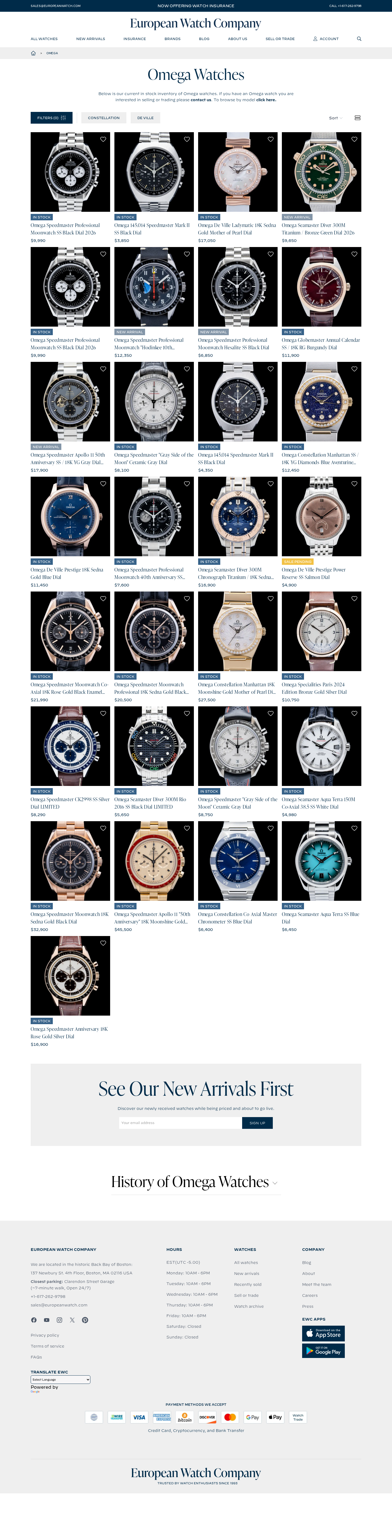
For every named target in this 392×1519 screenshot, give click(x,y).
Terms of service (47, 1346)
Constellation (104, 118)
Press (307, 1306)
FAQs (36, 1357)
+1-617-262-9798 (48, 1296)
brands (173, 38)
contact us (201, 100)
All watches (246, 1262)
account (329, 39)
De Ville (145, 118)
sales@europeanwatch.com (55, 5)
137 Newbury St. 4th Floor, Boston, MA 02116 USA (82, 1273)
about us (237, 38)
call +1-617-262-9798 (345, 5)
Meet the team (316, 1284)
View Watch (71, 172)
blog (204, 38)
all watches (44, 38)
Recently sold (248, 1284)
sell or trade (280, 38)
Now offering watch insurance (196, 6)
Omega (52, 53)
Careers (310, 1295)
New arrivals (246, 1273)
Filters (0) (47, 118)
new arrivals (90, 38)
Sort (333, 118)
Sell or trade (246, 1295)
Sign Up (257, 1123)
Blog (306, 1262)
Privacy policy (45, 1335)
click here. (266, 100)
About (308, 1273)
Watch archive (249, 1306)
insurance (134, 38)
